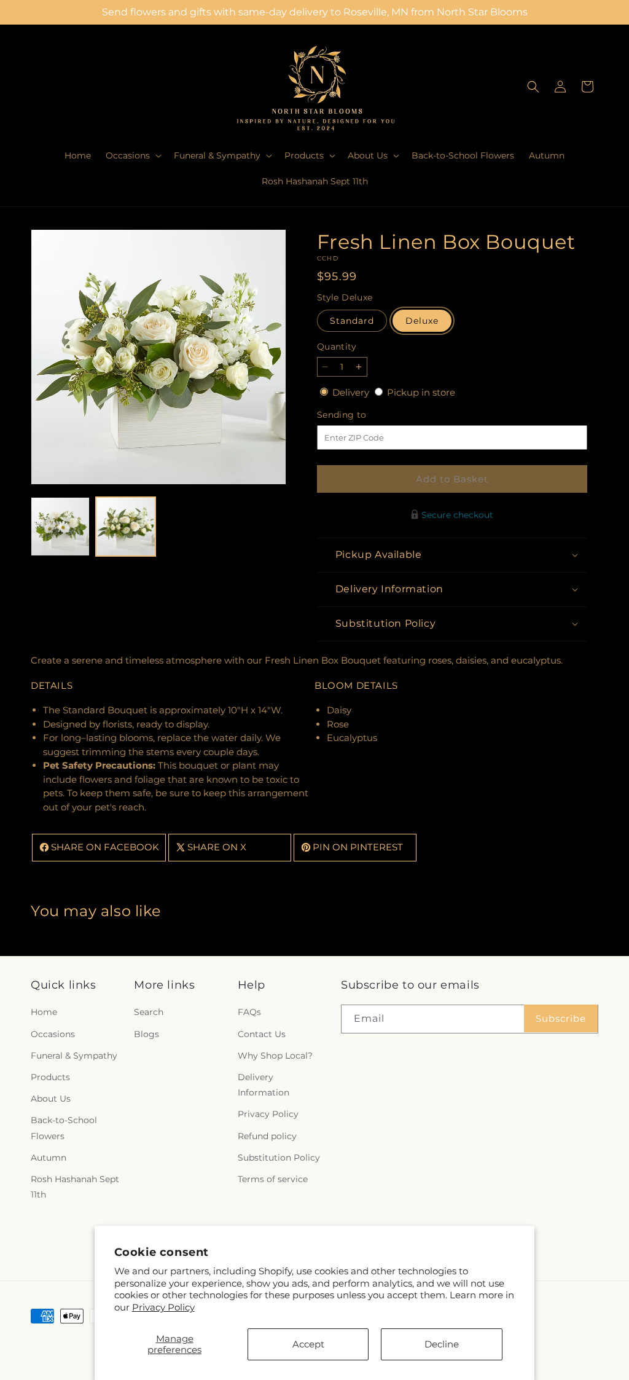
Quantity (336, 346)
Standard (352, 320)
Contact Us (262, 1034)
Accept (308, 1344)
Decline (441, 1344)
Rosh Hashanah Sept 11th (75, 1187)
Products (50, 1077)
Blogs (146, 1034)
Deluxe (422, 320)
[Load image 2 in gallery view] (125, 526)
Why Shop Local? (275, 1055)
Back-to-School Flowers (64, 1128)
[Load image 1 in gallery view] (60, 526)
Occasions (53, 1034)
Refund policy (267, 1136)
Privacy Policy (163, 1307)
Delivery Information (263, 1085)
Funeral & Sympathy (74, 1055)
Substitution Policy (279, 1157)
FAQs (249, 1011)
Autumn (48, 1157)
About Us (51, 1098)
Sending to (360, 415)
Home (44, 1011)
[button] (132, 155)
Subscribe (561, 1018)
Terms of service (273, 1179)
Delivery (352, 392)
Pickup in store (421, 392)
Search (148, 1011)
